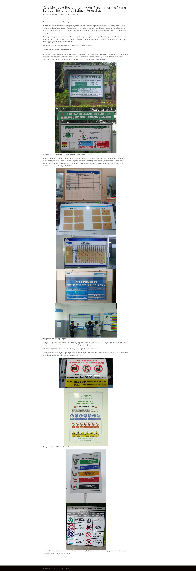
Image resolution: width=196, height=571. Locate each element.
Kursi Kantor (160, 6)
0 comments (75, 14)
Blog (136, 6)
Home (128, 6)
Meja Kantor (146, 6)
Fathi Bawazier (50, 14)
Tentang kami (186, 6)
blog (67, 14)
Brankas (173, 6)
